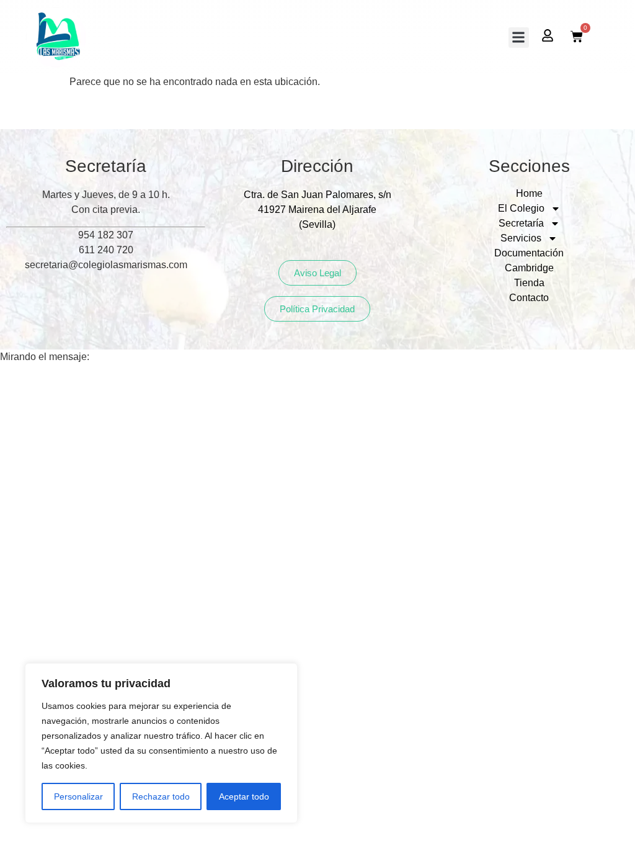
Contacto (529, 297)
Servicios (520, 238)
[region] (161, 743)
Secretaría (521, 223)
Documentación (529, 253)
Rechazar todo (161, 796)
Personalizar (78, 796)
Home (529, 193)
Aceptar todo (244, 796)
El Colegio (521, 208)
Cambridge (529, 268)
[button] (518, 37)
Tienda (529, 282)
